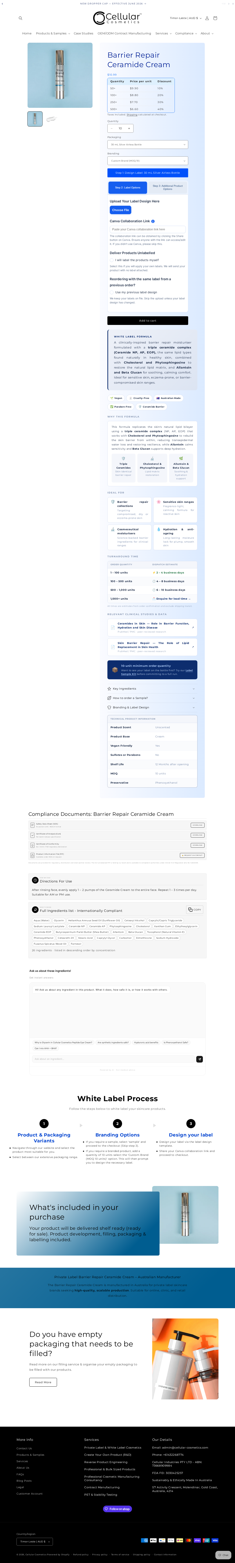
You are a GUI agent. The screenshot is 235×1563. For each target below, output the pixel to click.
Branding (113, 153)
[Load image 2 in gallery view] (51, 118)
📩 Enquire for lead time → (171, 598)
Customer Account (30, 1493)
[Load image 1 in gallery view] (35, 118)
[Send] (199, 1059)
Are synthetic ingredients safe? (113, 1042)
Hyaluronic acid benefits (146, 1042)
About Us (23, 1467)
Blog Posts (24, 1480)
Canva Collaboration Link (130, 221)
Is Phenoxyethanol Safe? (176, 1042)
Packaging (114, 137)
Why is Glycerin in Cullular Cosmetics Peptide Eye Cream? (63, 1042)
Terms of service (120, 1554)
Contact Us (24, 1448)
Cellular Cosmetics (36, 1554)
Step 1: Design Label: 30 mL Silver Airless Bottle (147, 172)
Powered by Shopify (58, 1554)
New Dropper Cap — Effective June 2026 (111, 3)
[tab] (128, 188)
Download (198, 825)
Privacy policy (100, 1554)
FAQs (20, 1474)
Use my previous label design (136, 292)
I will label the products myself (137, 260)
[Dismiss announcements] (233, 3)
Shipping (132, 114)
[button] (21, 18)
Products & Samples (30, 1454)
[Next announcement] (229, 3)
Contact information (165, 1554)
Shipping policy (141, 1554)
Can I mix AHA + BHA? (46, 1048)
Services (22, 1461)
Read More (43, 1382)
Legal (20, 1487)
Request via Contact (193, 855)
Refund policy (80, 1554)
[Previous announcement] (2, 3)
